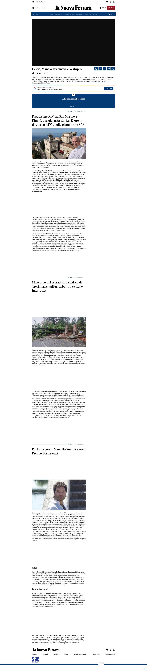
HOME (51, 14)
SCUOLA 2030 (93, 14)
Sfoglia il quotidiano (40, 8)
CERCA (112, 14)
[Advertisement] (59, 204)
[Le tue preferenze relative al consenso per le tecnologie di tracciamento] (144, 669)
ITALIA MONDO (58, 14)
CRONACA (66, 14)
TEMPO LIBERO (79, 14)
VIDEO (86, 14)
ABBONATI (111, 8)
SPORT (72, 14)
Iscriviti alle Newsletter (40, 2)
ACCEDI (104, 8)
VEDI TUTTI (72, 106)
